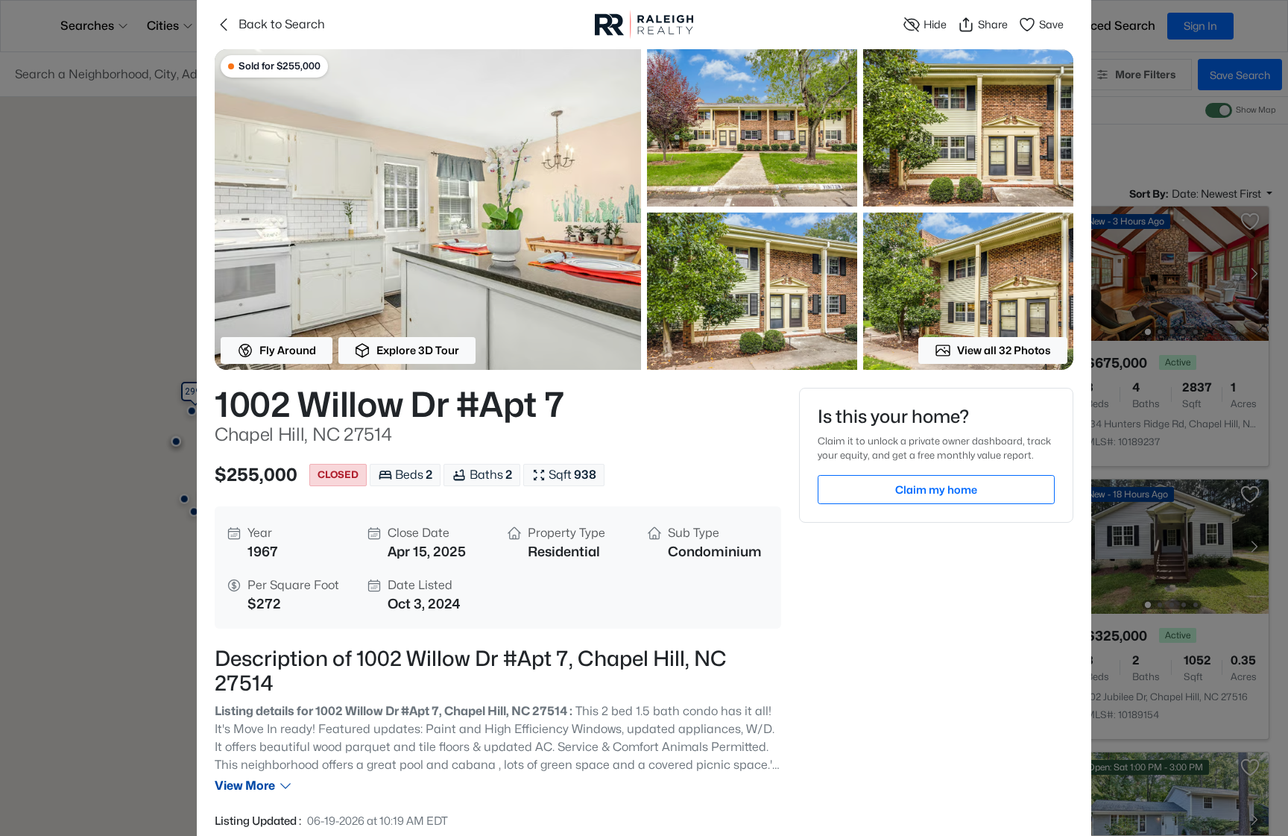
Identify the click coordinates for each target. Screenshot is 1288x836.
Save (1051, 24)
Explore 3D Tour (417, 350)
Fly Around (287, 350)
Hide (935, 24)
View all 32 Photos (1004, 350)
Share (993, 24)
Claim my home (936, 489)
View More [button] (245, 786)
